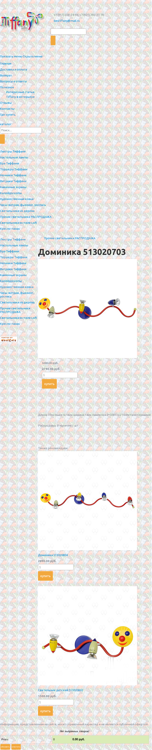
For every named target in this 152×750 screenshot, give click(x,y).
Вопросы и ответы (13, 81)
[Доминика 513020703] (87, 357)
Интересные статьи (20, 92)
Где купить (8, 114)
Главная (5, 63)
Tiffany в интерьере (20, 96)
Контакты (7, 108)
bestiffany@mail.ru (67, 20)
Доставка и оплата (13, 69)
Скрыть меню (33, 56)
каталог (5, 124)
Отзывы (6, 102)
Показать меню (11, 56)
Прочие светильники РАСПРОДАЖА (69, 238)
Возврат (6, 75)
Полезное (7, 87)
